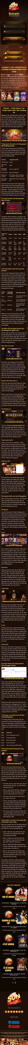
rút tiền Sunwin (20, 796)
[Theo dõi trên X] (6, 1012)
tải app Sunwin (17, 425)
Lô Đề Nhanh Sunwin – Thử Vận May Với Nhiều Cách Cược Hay (14, 974)
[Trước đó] (13, 982)
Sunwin (3, 74)
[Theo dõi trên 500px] (19, 1012)
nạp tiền (19, 483)
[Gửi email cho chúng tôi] (8, 1012)
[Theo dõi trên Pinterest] (14, 1012)
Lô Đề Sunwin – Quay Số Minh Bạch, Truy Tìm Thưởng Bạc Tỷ (14, 951)
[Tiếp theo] (15, 982)
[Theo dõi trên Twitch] (22, 1012)
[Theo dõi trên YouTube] (16, 1012)
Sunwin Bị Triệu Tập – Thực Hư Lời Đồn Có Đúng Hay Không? (14, 927)
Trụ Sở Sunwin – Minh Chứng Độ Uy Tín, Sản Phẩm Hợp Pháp (14, 903)
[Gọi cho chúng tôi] (11, 1012)
